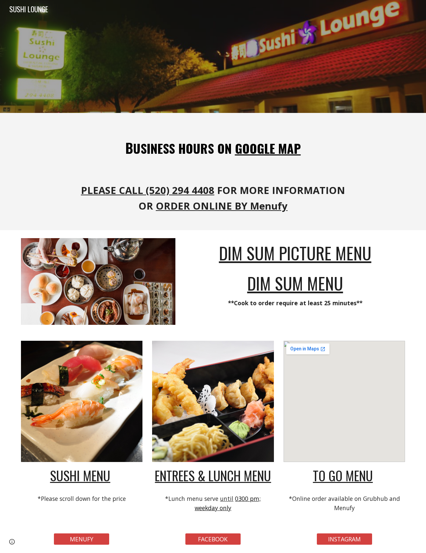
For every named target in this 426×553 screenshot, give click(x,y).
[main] (213, 171)
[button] (12, 541)
